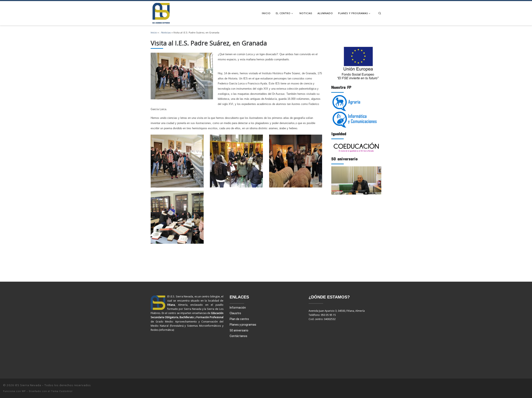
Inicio (154, 32)
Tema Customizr (62, 391)
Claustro (235, 313)
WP (24, 391)
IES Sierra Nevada (28, 385)
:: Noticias (165, 32)
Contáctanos (238, 336)
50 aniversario (239, 330)
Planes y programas (243, 324)
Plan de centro (239, 319)
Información (238, 307)
